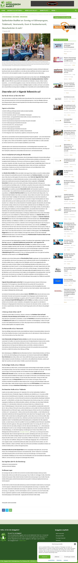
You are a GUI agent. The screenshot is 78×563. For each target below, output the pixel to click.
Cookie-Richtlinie (51, 560)
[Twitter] (7, 510)
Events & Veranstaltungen (10, 14)
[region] (52, 3)
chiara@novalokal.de (24, 431)
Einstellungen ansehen (69, 557)
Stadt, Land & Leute (23, 16)
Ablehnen (57, 557)
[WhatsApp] (10, 510)
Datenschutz (59, 560)
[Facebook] (3, 510)
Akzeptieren (44, 557)
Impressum (66, 560)
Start (3, 14)
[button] (75, 544)
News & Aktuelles (16, 16)
